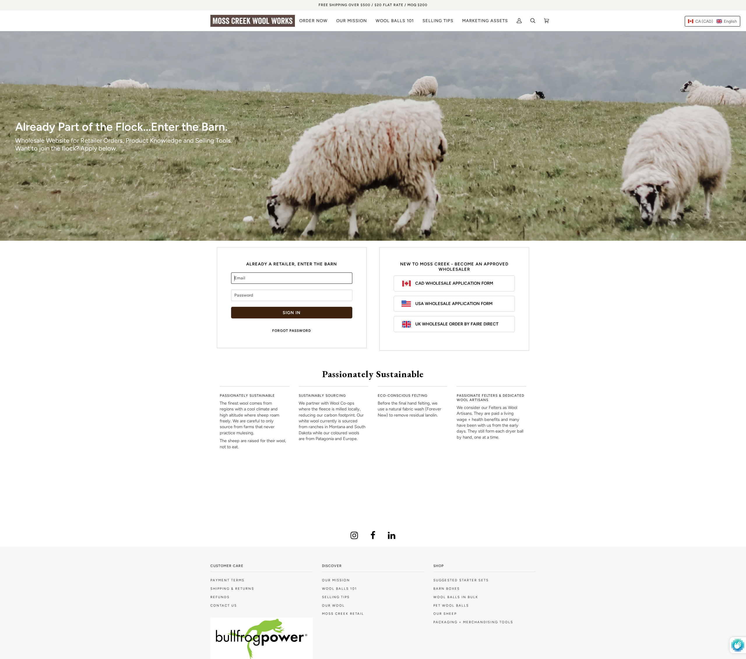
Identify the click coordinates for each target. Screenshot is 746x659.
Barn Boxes (446, 589)
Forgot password (291, 331)
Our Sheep (445, 614)
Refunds (220, 597)
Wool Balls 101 (339, 589)
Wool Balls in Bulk (455, 597)
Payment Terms (227, 580)
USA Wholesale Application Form (453, 303)
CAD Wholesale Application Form (454, 283)
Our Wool (333, 605)
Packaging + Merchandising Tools (473, 622)
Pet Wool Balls (451, 605)
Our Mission (336, 580)
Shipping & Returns (232, 589)
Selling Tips (336, 597)
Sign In (291, 312)
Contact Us (223, 605)
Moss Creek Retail (343, 614)
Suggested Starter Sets (461, 580)
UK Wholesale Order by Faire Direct (456, 324)
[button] (712, 21)
